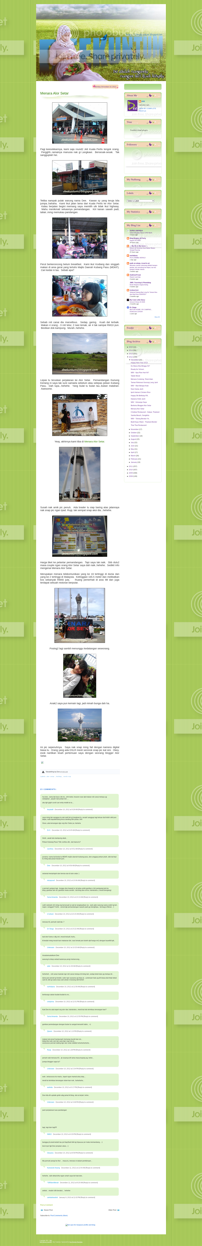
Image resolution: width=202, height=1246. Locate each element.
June (133, 446)
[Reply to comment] (85, 809)
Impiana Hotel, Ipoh (138, 399)
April (133, 452)
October (134, 433)
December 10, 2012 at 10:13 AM (71, 897)
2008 (131, 476)
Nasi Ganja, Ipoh (137, 389)
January (134, 462)
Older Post (112, 1210)
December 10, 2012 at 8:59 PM (66, 1153)
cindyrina (50, 1002)
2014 (131, 350)
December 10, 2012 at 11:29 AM (64, 966)
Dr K (48, 830)
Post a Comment (46, 1205)
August (133, 439)
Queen (49, 1031)
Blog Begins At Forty (138, 238)
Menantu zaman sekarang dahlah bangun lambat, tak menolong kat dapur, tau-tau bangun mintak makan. (143, 267)
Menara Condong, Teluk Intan (142, 379)
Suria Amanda (52, 897)
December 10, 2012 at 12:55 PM (71, 1016)
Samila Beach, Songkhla (140, 415)
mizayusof (51, 880)
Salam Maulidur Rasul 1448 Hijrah (141, 233)
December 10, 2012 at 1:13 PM (65, 1031)
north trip (67, 776)
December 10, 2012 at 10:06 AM (68, 880)
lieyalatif (50, 809)
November (135, 429)
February (134, 459)
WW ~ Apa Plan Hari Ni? (140, 373)
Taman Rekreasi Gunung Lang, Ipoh (144, 382)
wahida (50, 1087)
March (133, 456)
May (132, 449)
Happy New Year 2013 (139, 363)
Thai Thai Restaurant (138, 425)
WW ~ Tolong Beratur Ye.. (140, 419)
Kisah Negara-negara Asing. (139, 285)
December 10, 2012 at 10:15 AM (67, 914)
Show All (157, 317)
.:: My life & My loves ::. (139, 246)
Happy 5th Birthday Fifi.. (140, 396)
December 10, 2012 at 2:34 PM (67, 1069)
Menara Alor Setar (54, 93)
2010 (131, 470)
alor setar (51, 776)
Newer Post (48, 1210)
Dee (48, 866)
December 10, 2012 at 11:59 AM (68, 987)
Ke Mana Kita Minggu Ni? (140, 366)
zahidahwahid (52, 1197)
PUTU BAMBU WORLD (138, 257)
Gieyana (50, 1153)
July (132, 442)
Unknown (50, 947)
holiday (59, 776)
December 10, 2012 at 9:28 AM (66, 809)
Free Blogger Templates (75, 1242)
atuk (48, 966)
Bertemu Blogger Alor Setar (141, 405)
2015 (131, 347)
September (135, 436)
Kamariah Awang (53, 1168)
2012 (131, 357)
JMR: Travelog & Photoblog (140, 283)
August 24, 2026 (135, 240)
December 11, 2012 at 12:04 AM (73, 1168)
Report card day (135, 277)
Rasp (49, 1050)
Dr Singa (50, 929)
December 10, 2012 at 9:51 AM (66, 849)
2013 (131, 354)
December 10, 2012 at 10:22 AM (67, 929)
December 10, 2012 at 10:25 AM (68, 947)
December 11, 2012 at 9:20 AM (71, 1183)
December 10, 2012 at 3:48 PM (67, 1102)
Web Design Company (46, 1242)
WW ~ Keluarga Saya (139, 402)
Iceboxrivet (134, 290)
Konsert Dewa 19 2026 (137, 302)
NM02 (49, 1134)
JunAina (50, 849)
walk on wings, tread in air (140, 263)
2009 (131, 473)
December (135, 360)
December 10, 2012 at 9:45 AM (63, 830)
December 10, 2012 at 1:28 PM (64, 1050)
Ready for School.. (138, 369)
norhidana (51, 987)
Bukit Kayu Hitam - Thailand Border (144, 422)
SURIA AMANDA (136, 231)
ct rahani (50, 914)
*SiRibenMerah (53, 1183)
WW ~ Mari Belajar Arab (140, 386)
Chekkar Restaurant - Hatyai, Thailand (145, 412)
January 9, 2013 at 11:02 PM (70, 1197)
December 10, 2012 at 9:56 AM (63, 866)
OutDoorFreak (135, 275)
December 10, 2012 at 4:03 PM (65, 1134)
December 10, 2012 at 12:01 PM (67, 1002)
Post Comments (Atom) (59, 1216)
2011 (131, 466)
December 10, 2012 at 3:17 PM (66, 1087)
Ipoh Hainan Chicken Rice (140, 392)
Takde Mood (135, 376)
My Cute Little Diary (137, 300)
